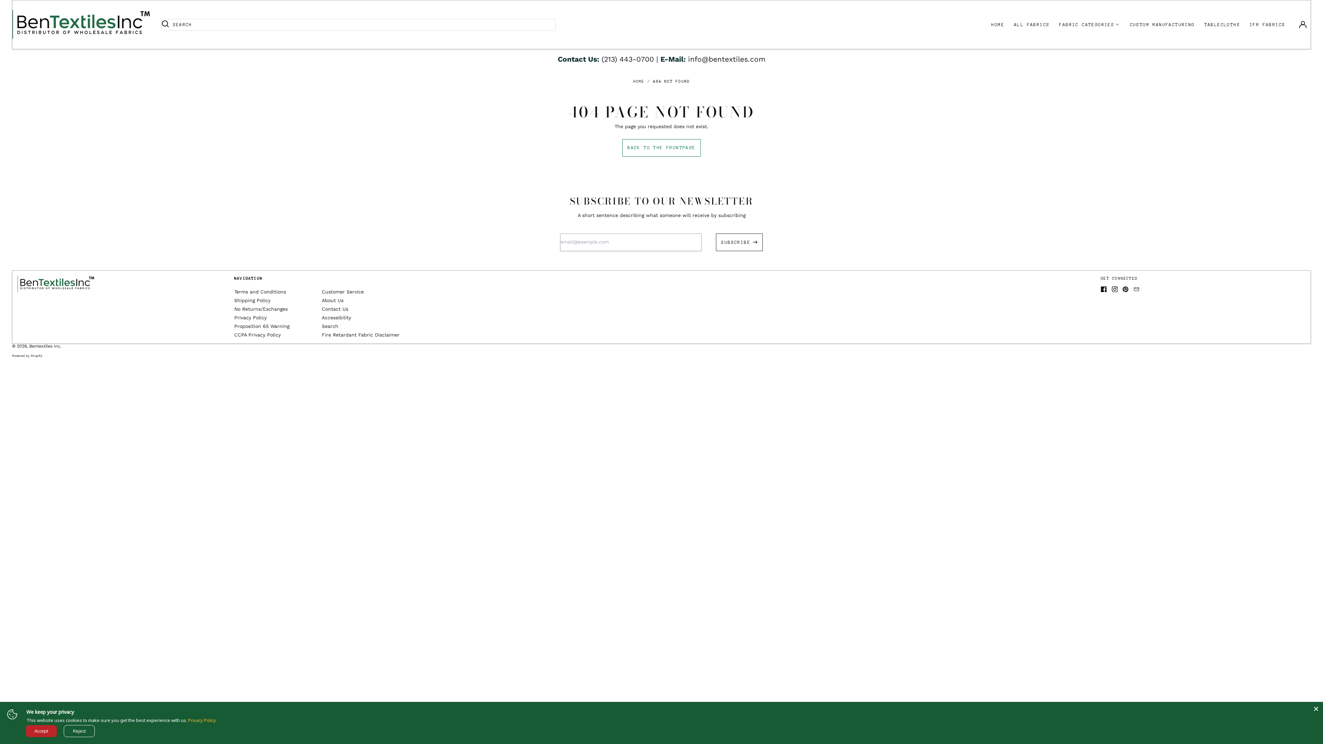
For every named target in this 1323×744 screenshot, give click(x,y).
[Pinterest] (1125, 289)
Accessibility (336, 317)
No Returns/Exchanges (261, 309)
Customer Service (343, 291)
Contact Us (335, 309)
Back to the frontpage (661, 147)
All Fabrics (1031, 24)
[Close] (1316, 708)
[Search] (165, 25)
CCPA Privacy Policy (257, 335)
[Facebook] (1104, 289)
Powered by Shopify (27, 356)
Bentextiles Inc (44, 346)
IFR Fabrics (1267, 24)
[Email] (1137, 289)
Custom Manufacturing (1162, 24)
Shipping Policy (252, 300)
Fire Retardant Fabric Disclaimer (361, 335)
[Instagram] (1115, 289)
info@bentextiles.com (727, 59)
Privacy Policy (250, 317)
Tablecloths (1222, 24)
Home (997, 24)
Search (330, 326)
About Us (332, 300)
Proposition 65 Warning (261, 326)
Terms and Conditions (260, 291)
